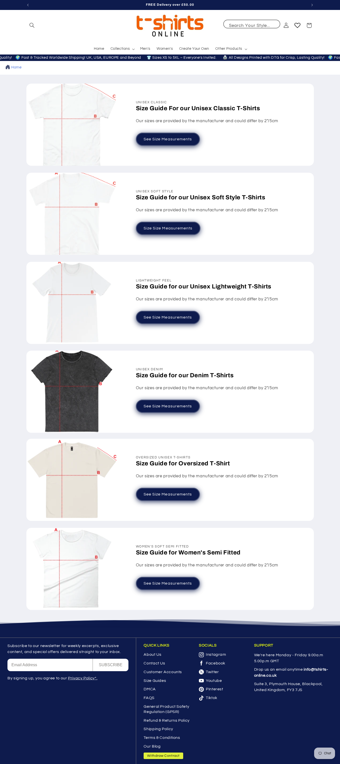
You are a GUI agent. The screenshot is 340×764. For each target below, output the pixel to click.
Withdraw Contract (163, 756)
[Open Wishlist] (297, 25)
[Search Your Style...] (274, 26)
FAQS (149, 698)
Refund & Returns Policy (167, 720)
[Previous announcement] (27, 5)
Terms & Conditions (162, 738)
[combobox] (252, 24)
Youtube (214, 681)
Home (16, 67)
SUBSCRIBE (110, 665)
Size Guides (155, 681)
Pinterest (214, 689)
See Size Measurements (168, 139)
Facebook (215, 663)
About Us (152, 654)
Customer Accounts (163, 672)
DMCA (150, 689)
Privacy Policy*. (82, 678)
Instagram (216, 654)
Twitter (212, 672)
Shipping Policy (158, 729)
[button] (32, 25)
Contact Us (154, 663)
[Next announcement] (312, 5)
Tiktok (211, 698)
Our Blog (152, 746)
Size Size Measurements (168, 228)
